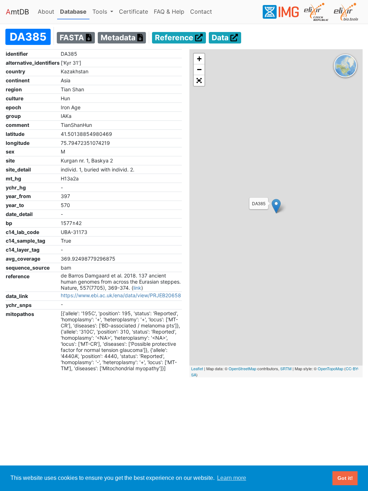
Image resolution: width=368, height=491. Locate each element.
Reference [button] (175, 37)
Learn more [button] (231, 478)
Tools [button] (100, 11)
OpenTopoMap (330, 368)
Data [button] (221, 37)
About (47, 11)
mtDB (17, 12)
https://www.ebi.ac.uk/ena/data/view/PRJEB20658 (121, 295)
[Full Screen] (199, 80)
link (137, 288)
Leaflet (197, 368)
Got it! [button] (345, 478)
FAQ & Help (170, 11)
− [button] (199, 69)
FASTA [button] (73, 37)
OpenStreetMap (242, 368)
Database (74, 11)
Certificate (133, 11)
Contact (202, 11)
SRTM (285, 368)
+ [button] (199, 58)
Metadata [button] (119, 37)
